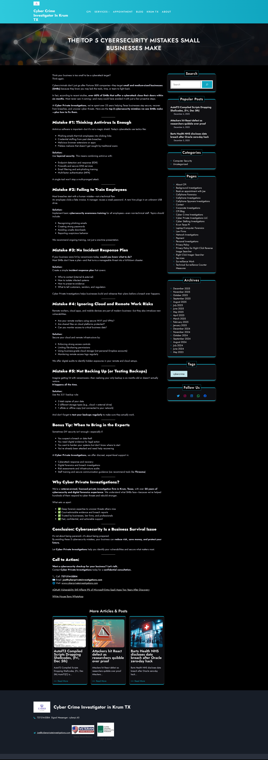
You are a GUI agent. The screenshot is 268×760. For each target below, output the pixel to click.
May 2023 (178, 352)
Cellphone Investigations (188, 198)
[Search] (207, 84)
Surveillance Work (185, 261)
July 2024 (178, 345)
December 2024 (181, 328)
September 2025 (182, 298)
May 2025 (178, 312)
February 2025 (180, 322)
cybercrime (179, 374)
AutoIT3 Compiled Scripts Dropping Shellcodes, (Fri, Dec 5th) (190, 109)
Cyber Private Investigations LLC (192, 218)
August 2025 (179, 302)
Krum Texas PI (183, 224)
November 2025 (181, 291)
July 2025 (178, 305)
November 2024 (181, 332)
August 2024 (179, 342)
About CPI (181, 184)
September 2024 (182, 338)
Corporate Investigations (188, 208)
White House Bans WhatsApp (67, 596)
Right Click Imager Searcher (190, 254)
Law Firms (181, 231)
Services (180, 258)
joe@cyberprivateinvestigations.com (53, 732)
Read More (63, 681)
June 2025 (178, 308)
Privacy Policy (182, 244)
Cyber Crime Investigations (189, 214)
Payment (180, 238)
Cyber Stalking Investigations (190, 221)
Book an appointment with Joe (190, 191)
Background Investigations (189, 187)
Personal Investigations (187, 241)
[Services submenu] (109, 11)
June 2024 (178, 348)
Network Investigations (187, 234)
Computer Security (182, 160)
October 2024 (180, 335)
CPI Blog (180, 211)
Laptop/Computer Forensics (190, 228)
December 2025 (181, 288)
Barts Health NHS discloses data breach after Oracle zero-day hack (189, 135)
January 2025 (180, 325)
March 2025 (179, 318)
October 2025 (180, 295)
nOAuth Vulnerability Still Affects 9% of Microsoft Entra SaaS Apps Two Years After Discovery (100, 590)
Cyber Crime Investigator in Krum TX (51, 15)
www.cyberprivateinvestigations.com (80, 583)
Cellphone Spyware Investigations (193, 201)
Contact (180, 204)
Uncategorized (180, 164)
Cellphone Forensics (186, 194)
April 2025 (178, 315)
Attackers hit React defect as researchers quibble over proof (188, 122)
